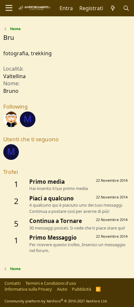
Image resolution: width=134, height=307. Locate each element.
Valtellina (14, 76)
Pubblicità (81, 289)
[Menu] (9, 8)
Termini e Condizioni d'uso (50, 283)
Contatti (12, 283)
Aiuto (62, 289)
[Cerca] (126, 8)
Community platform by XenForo (56, 300)
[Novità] (113, 8)
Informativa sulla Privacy (28, 289)
